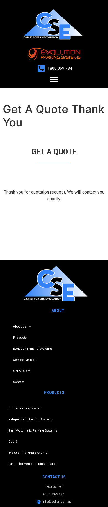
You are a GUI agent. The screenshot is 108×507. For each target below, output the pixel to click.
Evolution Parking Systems (32, 349)
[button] (54, 79)
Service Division (25, 360)
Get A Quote (21, 371)
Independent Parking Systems (30, 419)
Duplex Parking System (25, 408)
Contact (18, 382)
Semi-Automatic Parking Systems (32, 430)
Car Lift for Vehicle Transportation (33, 464)
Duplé (12, 441)
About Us (19, 326)
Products (20, 337)
